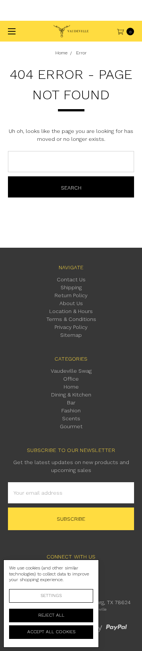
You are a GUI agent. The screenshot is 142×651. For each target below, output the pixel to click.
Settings (51, 595)
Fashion (71, 410)
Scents (71, 418)
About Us (71, 303)
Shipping (71, 287)
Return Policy (71, 295)
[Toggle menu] (10, 31)
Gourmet (71, 426)
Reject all (51, 615)
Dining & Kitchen (71, 395)
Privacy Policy (71, 327)
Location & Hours (71, 311)
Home (71, 387)
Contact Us (71, 279)
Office (71, 379)
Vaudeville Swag (71, 371)
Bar (71, 403)
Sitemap (71, 335)
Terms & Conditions (71, 319)
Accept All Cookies (51, 631)
